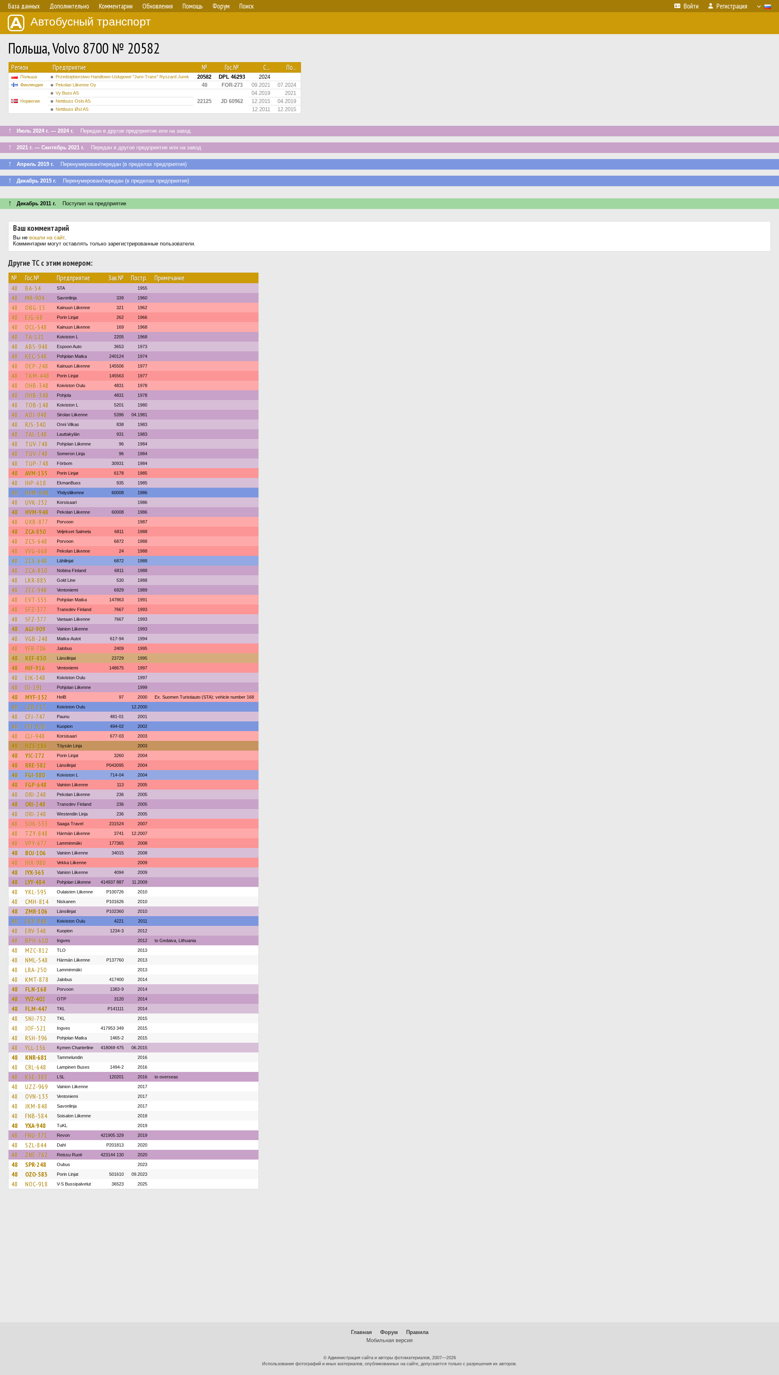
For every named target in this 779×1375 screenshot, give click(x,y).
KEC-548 (36, 356)
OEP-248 (36, 366)
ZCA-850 (35, 531)
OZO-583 (36, 1174)
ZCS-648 (36, 541)
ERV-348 (35, 931)
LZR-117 (35, 707)
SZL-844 (36, 1145)
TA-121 (34, 337)
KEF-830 (35, 658)
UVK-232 (36, 502)
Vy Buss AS (67, 92)
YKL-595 (36, 892)
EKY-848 (36, 921)
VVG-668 (36, 551)
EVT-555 (36, 600)
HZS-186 (36, 746)
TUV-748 (36, 444)
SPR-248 (35, 1164)
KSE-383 (36, 1077)
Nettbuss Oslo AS (73, 101)
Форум (389, 1332)
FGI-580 (35, 775)
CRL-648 (35, 1067)
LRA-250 (36, 970)
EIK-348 (35, 678)
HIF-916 (35, 668)
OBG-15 (35, 307)
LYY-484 (35, 882)
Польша (28, 76)
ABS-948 (36, 346)
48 (14, 288)
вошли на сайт (47, 238)
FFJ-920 (35, 726)
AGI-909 (35, 629)
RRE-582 (35, 765)
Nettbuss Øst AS (72, 109)
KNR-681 (36, 1057)
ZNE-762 (36, 1155)
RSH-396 (36, 1038)
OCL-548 (36, 327)
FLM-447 (36, 1009)
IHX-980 (35, 863)
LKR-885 (36, 580)
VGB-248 (36, 639)
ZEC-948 (36, 590)
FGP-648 (36, 785)
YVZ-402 (35, 999)
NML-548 (36, 960)
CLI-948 (35, 736)
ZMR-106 (36, 911)
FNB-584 (36, 1116)
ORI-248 (35, 794)
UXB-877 (36, 522)
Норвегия (30, 101)
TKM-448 (37, 376)
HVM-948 (37, 492)
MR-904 (35, 298)
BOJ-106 (35, 853)
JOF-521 (35, 1028)
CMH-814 (37, 901)
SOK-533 (36, 824)
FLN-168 (36, 989)
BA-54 (33, 288)
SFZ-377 (36, 609)
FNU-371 (36, 1135)
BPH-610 (36, 940)
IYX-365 (34, 872)
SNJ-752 (35, 1018)
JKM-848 (36, 1106)
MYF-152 (36, 697)
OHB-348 (37, 385)
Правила (417, 1332)
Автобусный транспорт (90, 21)
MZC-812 (36, 950)
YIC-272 (35, 755)
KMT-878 (37, 979)
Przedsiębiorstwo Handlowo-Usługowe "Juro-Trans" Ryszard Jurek (122, 76)
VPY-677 (36, 843)
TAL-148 (36, 434)
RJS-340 (35, 424)
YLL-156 (35, 1048)
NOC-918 (36, 1184)
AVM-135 (36, 473)
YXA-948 (35, 1125)
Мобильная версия (389, 1340)
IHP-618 (35, 483)
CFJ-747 (35, 716)
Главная (361, 1332)
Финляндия (31, 84)
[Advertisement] (389, 1259)
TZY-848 (36, 833)
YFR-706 (35, 648)
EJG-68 (34, 317)
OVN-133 (36, 1096)
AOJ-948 (36, 415)
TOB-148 (37, 405)
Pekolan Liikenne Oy (76, 84)
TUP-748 (37, 463)
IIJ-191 (34, 687)
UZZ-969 (36, 1086)
